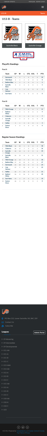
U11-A (5, 354)
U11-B (5, 358)
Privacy (27, 433)
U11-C (5, 361)
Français (32, 1)
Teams (42, 13)
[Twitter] (23, 427)
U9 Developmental (10, 346)
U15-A (5, 387)
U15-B (5, 391)
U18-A (5, 402)
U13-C (5, 380)
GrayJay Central (33, 431)
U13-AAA (6, 365)
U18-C (5, 406)
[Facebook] (18, 427)
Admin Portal (39, 332)
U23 (5, 410)
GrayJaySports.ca (22, 431)
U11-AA (6, 350)
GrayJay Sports (9, 1)
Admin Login (40, 1)
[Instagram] (27, 427)
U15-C (5, 395)
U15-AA (6, 384)
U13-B (3, 13)
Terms (22, 433)
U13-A (5, 372)
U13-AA (6, 369)
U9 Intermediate (9, 343)
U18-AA (6, 398)
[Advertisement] (23, 214)
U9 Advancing (8, 339)
